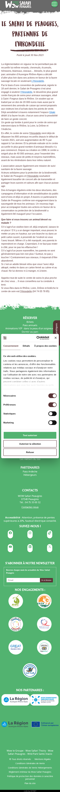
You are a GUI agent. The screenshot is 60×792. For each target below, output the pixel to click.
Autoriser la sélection (30, 443)
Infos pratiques (56, 332)
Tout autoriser (30, 435)
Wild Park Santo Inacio (39, 753)
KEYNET (33, 791)
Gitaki (52, 112)
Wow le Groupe (15, 750)
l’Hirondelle (26, 92)
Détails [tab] (26, 346)
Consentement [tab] (10, 346)
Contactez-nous (30, 507)
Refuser (30, 452)
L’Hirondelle (37, 81)
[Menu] (54, 4)
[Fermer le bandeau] (56, 338)
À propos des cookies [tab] (45, 346)
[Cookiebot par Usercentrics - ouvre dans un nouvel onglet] (37, 338)
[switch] (52, 404)
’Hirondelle (35, 133)
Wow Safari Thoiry (35, 750)
